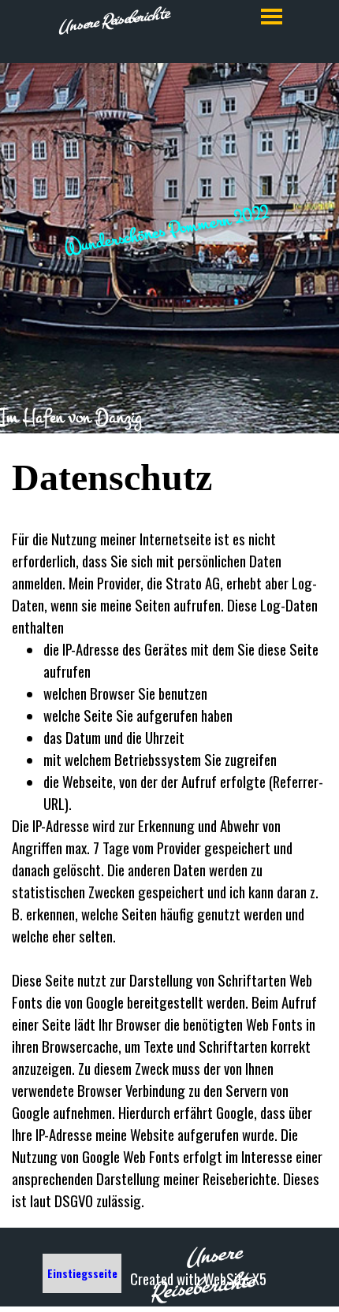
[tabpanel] (169, 417)
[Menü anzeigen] (271, 16)
